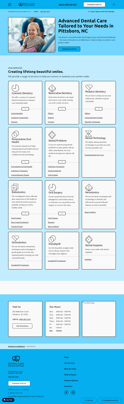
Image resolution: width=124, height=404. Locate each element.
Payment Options (71, 380)
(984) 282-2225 (45, 11)
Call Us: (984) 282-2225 (68, 4)
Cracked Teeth (17, 226)
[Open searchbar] (114, 4)
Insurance (68, 386)
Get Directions (22, 326)
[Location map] (99, 319)
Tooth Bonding (17, 113)
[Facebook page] (66, 392)
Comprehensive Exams (94, 118)
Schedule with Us (94, 4)
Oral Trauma (53, 175)
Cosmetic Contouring (19, 118)
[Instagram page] (73, 392)
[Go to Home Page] (26, 4)
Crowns (51, 122)
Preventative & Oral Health (21, 166)
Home (66, 357)
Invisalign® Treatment (20, 265)
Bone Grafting (53, 226)
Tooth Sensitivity (54, 171)
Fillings (50, 113)
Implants (88, 259)
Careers (33, 396)
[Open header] (10, 4)
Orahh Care (40, 396)
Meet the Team (70, 369)
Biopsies (51, 222)
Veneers (14, 122)
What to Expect (70, 375)
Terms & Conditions (24, 396)
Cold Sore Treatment (19, 171)
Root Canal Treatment (20, 222)
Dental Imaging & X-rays (94, 155)
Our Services (69, 363)
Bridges (51, 118)
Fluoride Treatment (92, 122)
